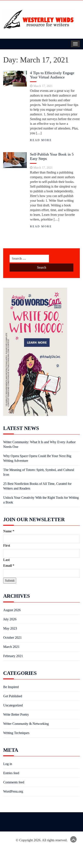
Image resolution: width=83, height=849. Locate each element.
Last (6, 560)
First (6, 545)
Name (8, 531)
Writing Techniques (16, 733)
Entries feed (11, 773)
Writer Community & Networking (26, 723)
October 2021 (12, 637)
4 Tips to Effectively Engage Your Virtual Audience (52, 75)
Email (8, 565)
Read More (41, 140)
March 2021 (11, 647)
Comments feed (13, 782)
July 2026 (9, 619)
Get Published (12, 696)
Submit (9, 580)
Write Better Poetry (16, 714)
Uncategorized (13, 705)
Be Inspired (11, 687)
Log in (7, 764)
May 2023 (10, 628)
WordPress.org (13, 791)
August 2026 (12, 610)
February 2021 (13, 656)
